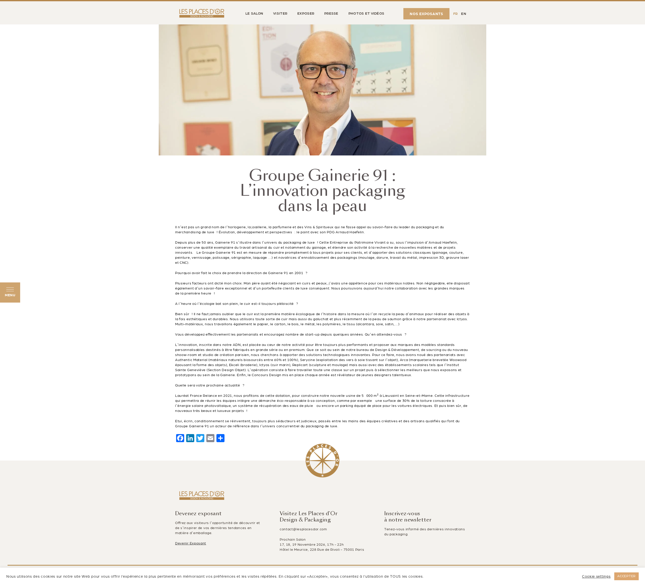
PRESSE (331, 13)
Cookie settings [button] (596, 576)
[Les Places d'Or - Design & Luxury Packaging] (200, 13)
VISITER (280, 13)
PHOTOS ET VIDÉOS (366, 13)
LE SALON (254, 13)
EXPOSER (305, 13)
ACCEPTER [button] (626, 576)
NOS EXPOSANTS (426, 14)
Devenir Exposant (190, 543)
